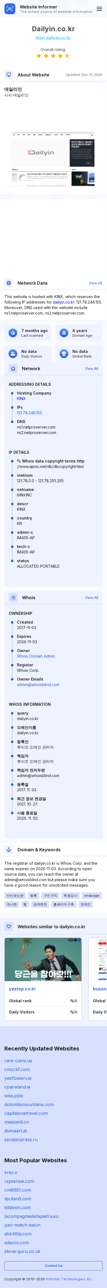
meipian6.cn (16, 1122)
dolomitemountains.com (29, 1104)
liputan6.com (17, 1198)
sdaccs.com (16, 1242)
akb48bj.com (18, 1233)
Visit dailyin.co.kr (53, 37)
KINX (21, 398)
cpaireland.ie (17, 1087)
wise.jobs (13, 1095)
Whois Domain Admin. (36, 656)
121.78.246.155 (29, 412)
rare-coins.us (18, 1060)
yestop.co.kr (22, 989)
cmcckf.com (17, 1069)
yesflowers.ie (18, 1078)
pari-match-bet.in (22, 1225)
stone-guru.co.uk (22, 1251)
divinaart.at (15, 1130)
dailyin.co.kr (63, 302)
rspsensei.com (19, 1181)
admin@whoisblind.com (38, 684)
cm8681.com (17, 1190)
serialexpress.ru (21, 1139)
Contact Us (54, 1266)
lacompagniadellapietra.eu (31, 1216)
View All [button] (95, 283)
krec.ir (11, 1172)
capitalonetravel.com (26, 1113)
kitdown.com (17, 1207)
